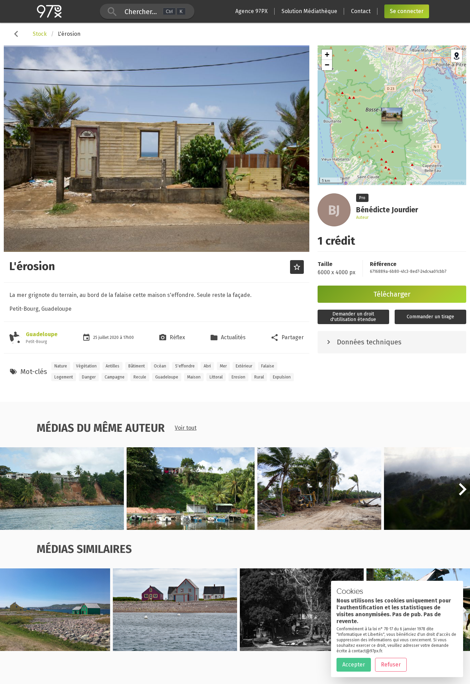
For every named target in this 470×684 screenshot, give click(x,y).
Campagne (115, 377)
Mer (223, 366)
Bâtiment (136, 366)
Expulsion (282, 377)
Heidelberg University (446, 182)
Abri (207, 366)
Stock (40, 34)
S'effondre (185, 366)
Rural (259, 377)
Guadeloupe (41, 334)
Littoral (216, 377)
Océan (160, 366)
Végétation (86, 366)
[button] (462, 493)
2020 (115, 337)
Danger (89, 377)
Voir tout (185, 428)
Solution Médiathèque (309, 11)
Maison (194, 377)
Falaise (267, 366)
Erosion (238, 377)
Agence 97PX (251, 11)
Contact (361, 11)
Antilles (112, 366)
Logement (63, 377)
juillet (104, 337)
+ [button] (327, 54)
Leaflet (365, 182)
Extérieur (244, 366)
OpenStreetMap (390, 182)
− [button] (327, 65)
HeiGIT (417, 182)
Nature (60, 366)
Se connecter (407, 11)
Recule (139, 377)
